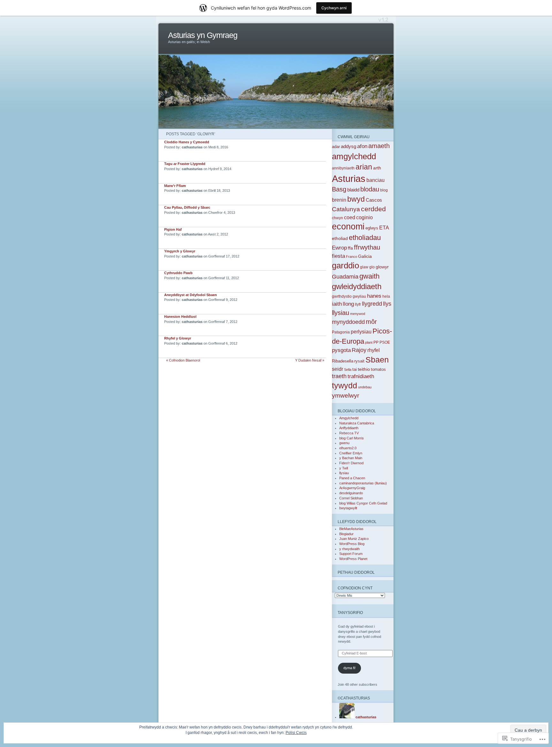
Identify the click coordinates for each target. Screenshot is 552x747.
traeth (339, 376)
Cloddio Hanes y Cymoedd (186, 142)
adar (336, 146)
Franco (351, 256)
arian (364, 167)
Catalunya (346, 209)
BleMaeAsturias (351, 529)
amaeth (379, 145)
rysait (359, 361)
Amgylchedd (348, 418)
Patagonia (341, 332)
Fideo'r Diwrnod (351, 463)
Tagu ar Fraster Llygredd (184, 164)
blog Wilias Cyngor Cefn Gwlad (363, 503)
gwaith (369, 276)
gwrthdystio (342, 296)
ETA (384, 227)
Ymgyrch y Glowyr (179, 251)
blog (384, 190)
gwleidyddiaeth (356, 286)
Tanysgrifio (350, 612)
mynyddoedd (348, 322)
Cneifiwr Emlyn (350, 453)
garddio (345, 265)
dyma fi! (349, 668)
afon (362, 146)
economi (348, 226)
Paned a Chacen (352, 478)
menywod (357, 314)
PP (376, 342)
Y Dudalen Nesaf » (309, 360)
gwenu (344, 443)
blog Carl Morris (351, 438)
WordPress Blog (351, 544)
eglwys (371, 228)
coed (349, 217)
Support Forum (351, 554)
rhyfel (373, 350)
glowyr (382, 266)
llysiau (340, 312)
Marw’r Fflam (175, 186)
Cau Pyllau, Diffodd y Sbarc (187, 207)
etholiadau (365, 238)
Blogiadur (346, 534)
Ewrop (339, 248)
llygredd (372, 304)
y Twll (343, 468)
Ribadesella (342, 361)
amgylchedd (354, 156)
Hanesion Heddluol (180, 316)
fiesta (338, 256)
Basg (339, 189)
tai (354, 369)
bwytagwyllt (348, 508)
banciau (375, 180)
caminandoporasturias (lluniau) (363, 483)
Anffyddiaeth (348, 428)
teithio (364, 369)
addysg (348, 146)
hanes (374, 296)
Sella (347, 369)
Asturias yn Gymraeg (202, 35)
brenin (339, 200)
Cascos (374, 200)
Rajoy (359, 350)
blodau (369, 189)
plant (368, 342)
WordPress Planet (353, 559)
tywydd (344, 385)
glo (372, 267)
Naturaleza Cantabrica (356, 423)
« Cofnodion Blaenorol (183, 360)
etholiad (340, 238)
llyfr (358, 304)
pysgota (341, 350)
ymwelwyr (345, 395)
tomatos (378, 369)
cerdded (373, 209)
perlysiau (361, 331)
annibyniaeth (343, 168)
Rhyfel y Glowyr (177, 338)
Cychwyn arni (334, 7)
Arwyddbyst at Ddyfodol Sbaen (190, 295)
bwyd (356, 199)
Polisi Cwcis (296, 732)
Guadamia (345, 276)
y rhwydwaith (349, 549)
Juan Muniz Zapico (354, 539)
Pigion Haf (173, 229)
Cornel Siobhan (351, 498)
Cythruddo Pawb (178, 273)
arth (377, 167)
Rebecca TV (349, 433)
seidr (337, 369)
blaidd (353, 189)
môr (371, 321)
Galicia (365, 256)
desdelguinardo (351, 493)
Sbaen (377, 359)
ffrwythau (367, 247)
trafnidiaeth (361, 376)
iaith (337, 304)
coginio (364, 217)
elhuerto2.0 (347, 448)
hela (386, 296)
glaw (364, 267)
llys (387, 303)
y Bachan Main (350, 458)
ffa (350, 247)
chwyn (337, 218)
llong (348, 304)
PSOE (384, 342)
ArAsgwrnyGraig (352, 488)
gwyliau (359, 296)
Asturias (348, 178)
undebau (365, 387)
